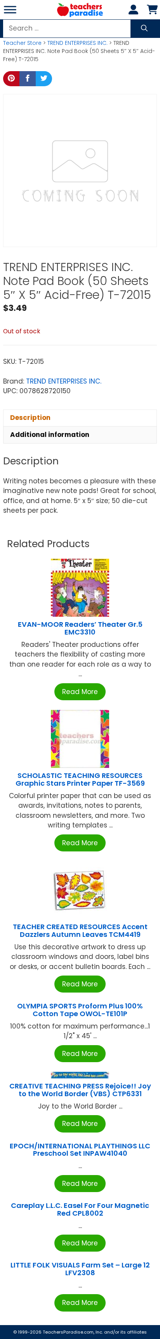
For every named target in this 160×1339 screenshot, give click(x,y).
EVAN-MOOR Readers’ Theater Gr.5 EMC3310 (80, 628)
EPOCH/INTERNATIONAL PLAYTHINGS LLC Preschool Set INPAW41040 (80, 1149)
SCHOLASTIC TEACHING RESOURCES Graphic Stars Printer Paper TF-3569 (80, 779)
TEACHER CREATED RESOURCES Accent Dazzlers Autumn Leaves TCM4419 (80, 930)
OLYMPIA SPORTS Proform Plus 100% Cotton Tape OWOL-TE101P (80, 1009)
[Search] (144, 28)
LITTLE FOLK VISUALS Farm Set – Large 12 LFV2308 (80, 1269)
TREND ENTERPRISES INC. (77, 43)
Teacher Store (22, 43)
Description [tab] (30, 417)
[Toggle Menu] (10, 9)
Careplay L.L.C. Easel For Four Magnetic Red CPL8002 (80, 1209)
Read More (80, 691)
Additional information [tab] (49, 434)
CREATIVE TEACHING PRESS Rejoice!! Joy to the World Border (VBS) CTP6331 (80, 1089)
